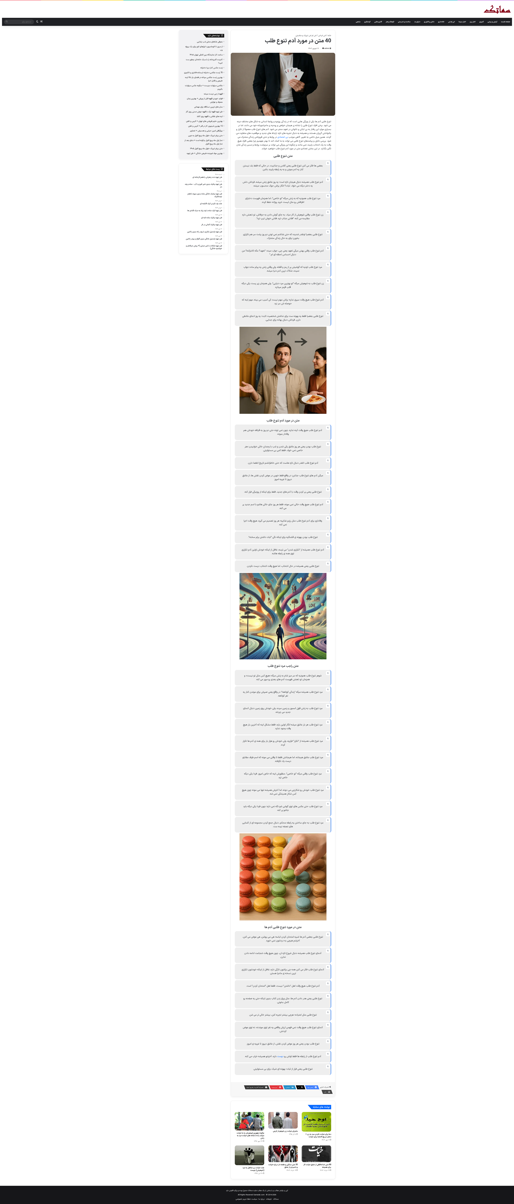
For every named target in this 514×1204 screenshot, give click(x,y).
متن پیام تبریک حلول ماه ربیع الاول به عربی (205, 135)
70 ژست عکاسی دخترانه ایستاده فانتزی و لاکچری (203, 72)
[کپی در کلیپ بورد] (328, 163)
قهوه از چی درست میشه (213, 93)
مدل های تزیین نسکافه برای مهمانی (208, 106)
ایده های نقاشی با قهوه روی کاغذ (210, 116)
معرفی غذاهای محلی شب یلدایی (210, 41)
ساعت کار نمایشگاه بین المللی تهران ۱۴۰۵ (206, 54)
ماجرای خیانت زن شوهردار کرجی (285, 1131)
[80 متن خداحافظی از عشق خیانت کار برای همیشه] (316, 1153)
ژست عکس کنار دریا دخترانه (211, 67)
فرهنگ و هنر (390, 22)
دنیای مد (417, 22)
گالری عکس (378, 22)
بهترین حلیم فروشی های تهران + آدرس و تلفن (204, 121)
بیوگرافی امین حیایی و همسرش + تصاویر (206, 130)
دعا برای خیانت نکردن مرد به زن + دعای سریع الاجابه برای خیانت (318, 1135)
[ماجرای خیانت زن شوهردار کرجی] (283, 1120)
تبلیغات (269, 1199)
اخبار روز (473, 22)
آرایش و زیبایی (492, 22)
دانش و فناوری (429, 22)
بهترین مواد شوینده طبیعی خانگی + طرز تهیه (205, 153)
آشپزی (481, 22)
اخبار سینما (462, 22)
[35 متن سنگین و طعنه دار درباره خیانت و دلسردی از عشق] (283, 1153)
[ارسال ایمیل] (323, 48)
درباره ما (261, 1199)
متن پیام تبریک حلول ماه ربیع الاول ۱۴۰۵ (206, 148)
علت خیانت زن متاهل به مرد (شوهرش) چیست (253, 1169)
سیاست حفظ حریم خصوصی (246, 1199)
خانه (329, 35)
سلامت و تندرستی (404, 22)
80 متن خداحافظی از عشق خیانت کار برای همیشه (317, 1166)
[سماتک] (497, 9)
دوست (280, 1056)
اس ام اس (451, 22)
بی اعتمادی (282, 137)
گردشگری (367, 22)
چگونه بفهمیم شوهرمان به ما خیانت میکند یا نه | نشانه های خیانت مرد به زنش (250, 1136)
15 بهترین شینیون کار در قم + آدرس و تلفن (205, 126)
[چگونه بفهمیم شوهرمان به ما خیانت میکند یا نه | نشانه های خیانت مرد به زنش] (249, 1121)
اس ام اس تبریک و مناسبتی (306, 35)
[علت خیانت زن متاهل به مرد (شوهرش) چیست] (249, 1155)
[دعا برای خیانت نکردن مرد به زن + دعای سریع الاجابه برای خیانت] (316, 1122)
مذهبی (358, 22)
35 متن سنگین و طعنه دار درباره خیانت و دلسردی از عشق (283, 1166)
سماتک (276, 1199)
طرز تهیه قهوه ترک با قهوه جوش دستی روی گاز (204, 111)
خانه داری (441, 22)
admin (326, 48)
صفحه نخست (505, 22)
